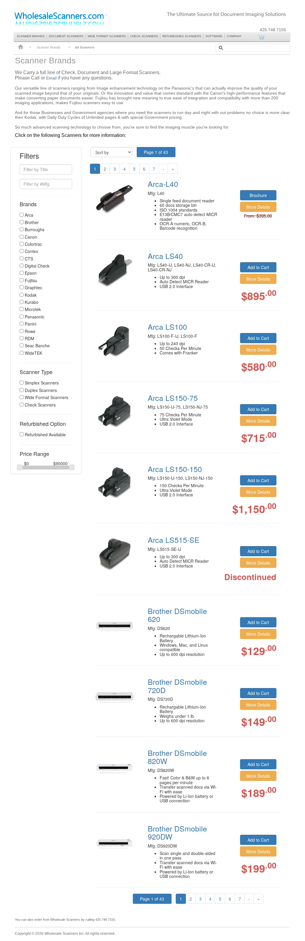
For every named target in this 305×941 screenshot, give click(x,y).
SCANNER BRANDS (31, 36)
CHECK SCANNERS (144, 36)
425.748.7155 (273, 29)
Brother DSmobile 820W (177, 756)
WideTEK (33, 353)
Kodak (31, 295)
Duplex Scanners (41, 390)
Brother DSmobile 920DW (177, 832)
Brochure (258, 195)
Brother (32, 222)
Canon (31, 237)
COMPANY (234, 36)
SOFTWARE (214, 36)
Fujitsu (31, 280)
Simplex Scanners (42, 383)
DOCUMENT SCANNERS (66, 36)
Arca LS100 (167, 326)
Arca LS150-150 (175, 468)
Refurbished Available (45, 434)
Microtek (33, 309)
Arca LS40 (165, 255)
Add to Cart (258, 267)
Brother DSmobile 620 (177, 614)
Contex (31, 251)
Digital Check (37, 266)
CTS (29, 259)
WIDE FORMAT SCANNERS (107, 36)
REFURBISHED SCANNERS (181, 36)
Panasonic (34, 317)
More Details (258, 207)
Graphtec (33, 287)
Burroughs (34, 229)
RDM (29, 338)
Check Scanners (40, 405)
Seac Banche (37, 345)
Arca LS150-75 (173, 397)
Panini (30, 324)
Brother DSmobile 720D (177, 685)
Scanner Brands (48, 47)
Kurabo (31, 302)
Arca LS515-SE (174, 539)
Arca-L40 (163, 183)
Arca (29, 215)
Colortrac (33, 244)
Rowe (30, 331)
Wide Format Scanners (46, 397)
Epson (31, 273)
